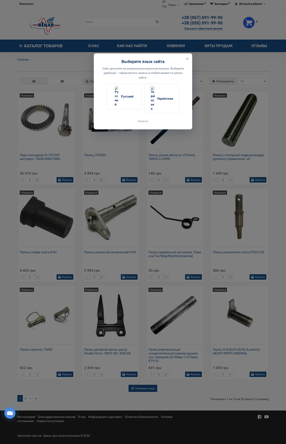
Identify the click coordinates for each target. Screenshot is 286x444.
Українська (165, 98)
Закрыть (143, 121)
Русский (127, 96)
